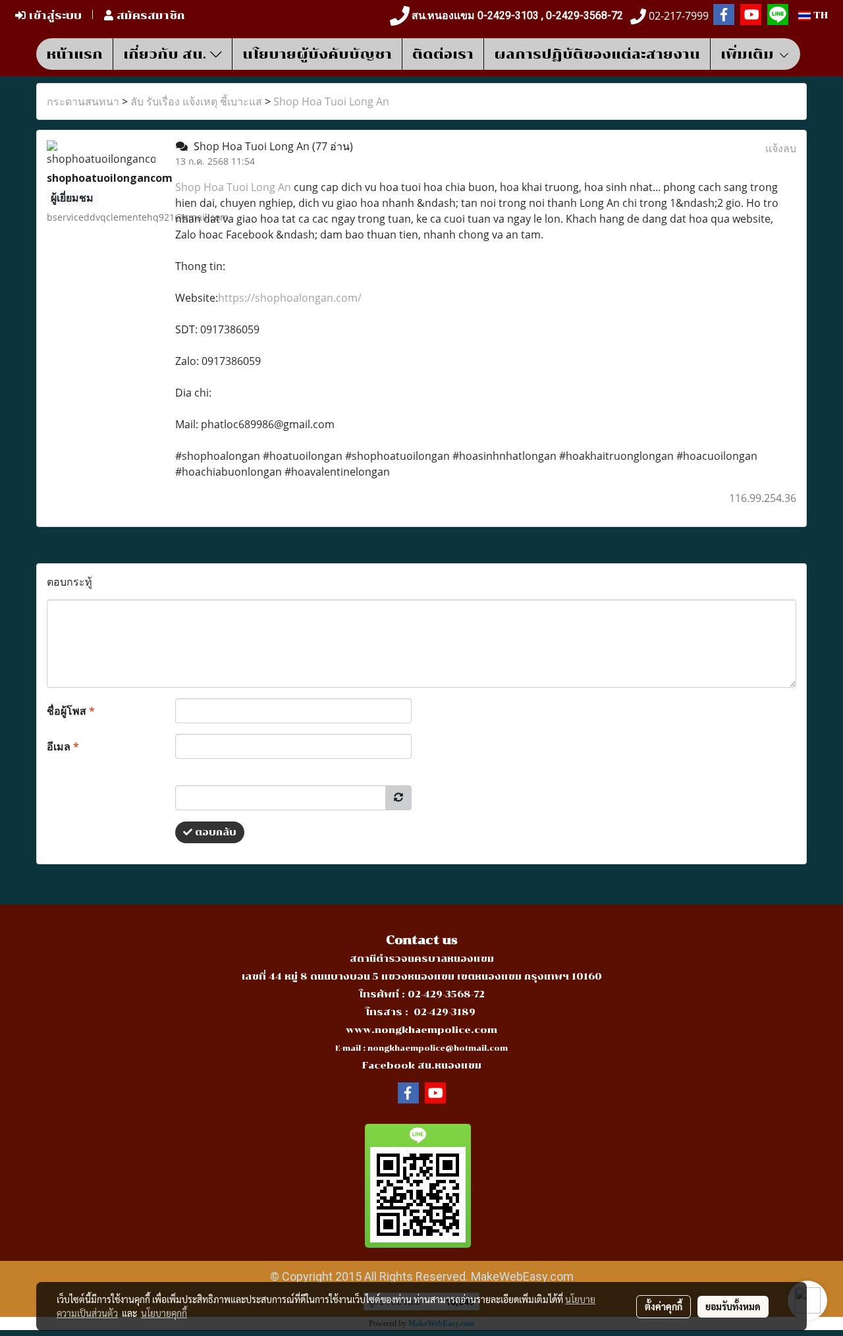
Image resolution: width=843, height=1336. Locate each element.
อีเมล (63, 746)
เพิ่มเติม (749, 54)
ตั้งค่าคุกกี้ (663, 1306)
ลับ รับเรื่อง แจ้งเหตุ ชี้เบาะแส (196, 101)
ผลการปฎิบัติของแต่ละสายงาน (597, 54)
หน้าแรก (74, 54)
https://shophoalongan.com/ (290, 298)
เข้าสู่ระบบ (54, 15)
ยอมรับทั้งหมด (733, 1306)
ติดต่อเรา (443, 54)
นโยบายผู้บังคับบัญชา (317, 54)
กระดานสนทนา (83, 101)
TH (819, 15)
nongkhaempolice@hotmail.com (437, 1048)
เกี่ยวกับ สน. (166, 54)
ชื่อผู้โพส (71, 711)
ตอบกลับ (214, 832)
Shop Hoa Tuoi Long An (331, 101)
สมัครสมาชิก (149, 15)
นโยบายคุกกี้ (164, 1313)
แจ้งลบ (780, 148)
